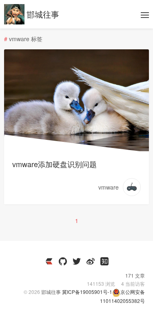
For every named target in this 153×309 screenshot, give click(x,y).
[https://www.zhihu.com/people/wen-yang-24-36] (104, 261)
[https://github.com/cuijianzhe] (63, 261)
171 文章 (135, 275)
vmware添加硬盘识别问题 (54, 163)
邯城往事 (43, 14)
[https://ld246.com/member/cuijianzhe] (49, 261)
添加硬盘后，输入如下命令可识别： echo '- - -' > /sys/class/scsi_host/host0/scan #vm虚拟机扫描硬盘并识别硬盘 (76, 78)
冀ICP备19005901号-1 (87, 291)
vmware (108, 187)
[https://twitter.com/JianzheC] (77, 261)
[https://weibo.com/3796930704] (90, 261)
